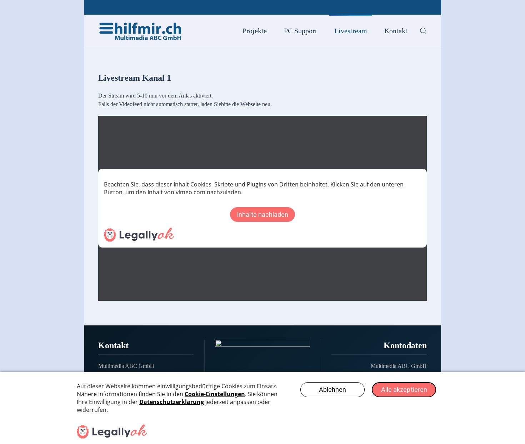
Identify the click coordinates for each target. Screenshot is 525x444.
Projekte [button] (254, 31)
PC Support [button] (300, 31)
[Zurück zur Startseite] (141, 31)
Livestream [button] (350, 31)
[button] (423, 31)
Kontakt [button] (396, 31)
